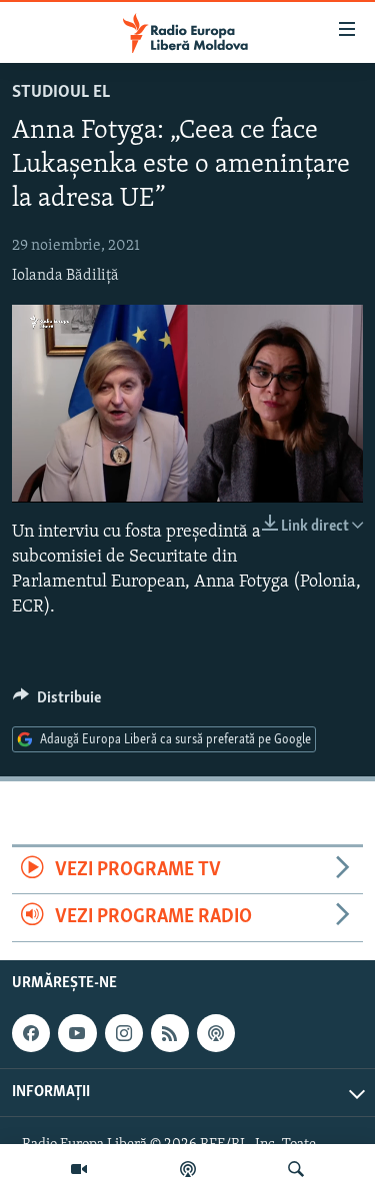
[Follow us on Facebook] (31, 1033)
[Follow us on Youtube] (77, 1033)
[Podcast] (188, 1169)
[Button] (57, 702)
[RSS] (170, 1033)
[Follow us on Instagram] (124, 1033)
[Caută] (296, 1169)
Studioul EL (61, 93)
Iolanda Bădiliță (65, 276)
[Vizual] (79, 1169)
